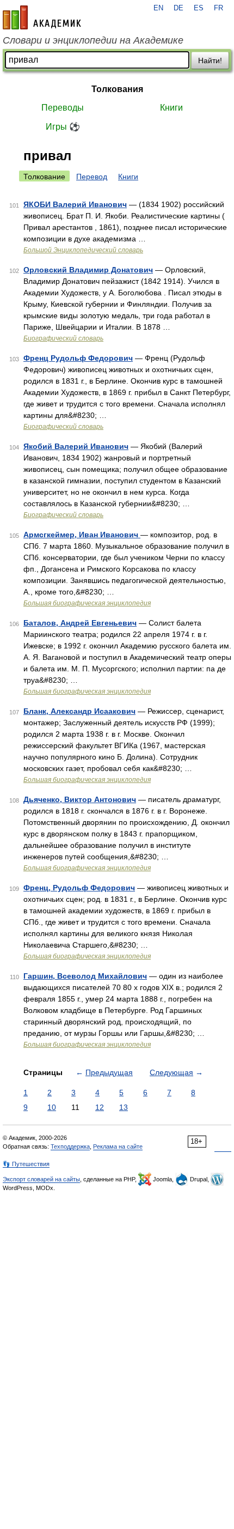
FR (218, 8)
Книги (171, 107)
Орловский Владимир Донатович (88, 269)
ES (199, 8)
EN (158, 8)
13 (123, 1107)
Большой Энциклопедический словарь (83, 250)
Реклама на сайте (118, 1146)
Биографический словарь (63, 338)
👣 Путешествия (26, 1164)
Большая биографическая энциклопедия (87, 603)
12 (99, 1107)
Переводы (62, 107)
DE (178, 8)
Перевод (91, 176)
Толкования (117, 89)
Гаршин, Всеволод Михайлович (85, 976)
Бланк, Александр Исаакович (79, 711)
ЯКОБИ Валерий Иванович (75, 204)
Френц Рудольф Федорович (78, 358)
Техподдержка (70, 1146)
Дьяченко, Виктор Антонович (79, 799)
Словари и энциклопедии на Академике (93, 40)
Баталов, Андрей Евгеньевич (80, 622)
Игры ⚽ (63, 126)
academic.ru (42, 17)
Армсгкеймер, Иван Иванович (81, 534)
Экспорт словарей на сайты (41, 1179)
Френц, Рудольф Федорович (79, 887)
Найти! (210, 60)
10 (51, 1107)
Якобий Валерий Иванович (75, 446)
